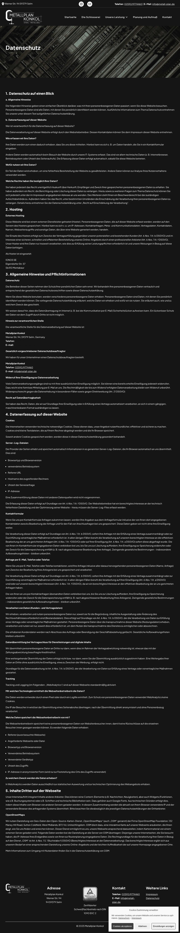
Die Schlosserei (91, 17)
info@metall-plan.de (25, 344)
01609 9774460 (23, 340)
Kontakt (167, 17)
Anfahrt (149, 905)
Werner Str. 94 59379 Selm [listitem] (19, 3)
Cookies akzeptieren (122, 926)
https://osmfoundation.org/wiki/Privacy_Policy (31, 856)
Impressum (136, 918)
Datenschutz (124, 918)
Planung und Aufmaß (145, 17)
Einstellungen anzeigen (163, 926)
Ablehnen (142, 926)
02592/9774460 (24, 367)
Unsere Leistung (115, 17)
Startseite (70, 17)
